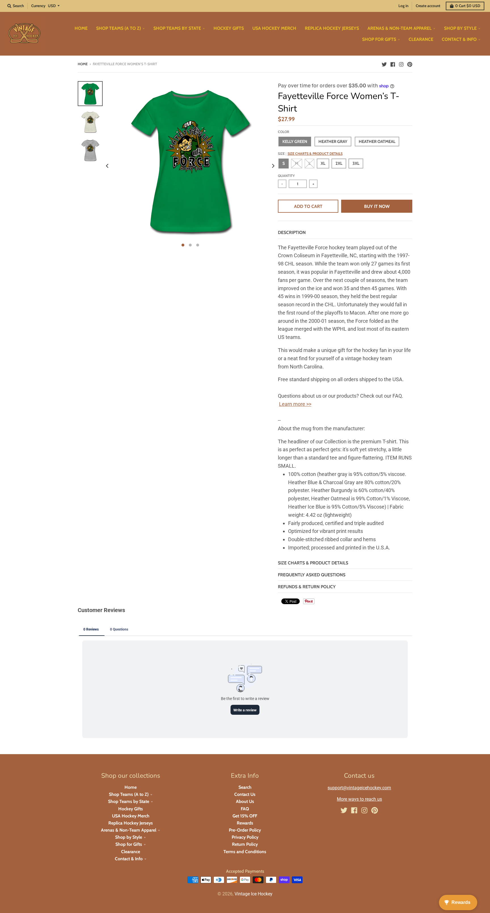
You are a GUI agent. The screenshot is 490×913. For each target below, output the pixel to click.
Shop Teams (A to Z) (129, 794)
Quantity (286, 176)
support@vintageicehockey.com (359, 787)
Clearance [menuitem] (421, 39)
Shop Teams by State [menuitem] (177, 28)
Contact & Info (129, 858)
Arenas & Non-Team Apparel (128, 830)
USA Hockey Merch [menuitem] (274, 28)
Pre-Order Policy (245, 830)
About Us (245, 801)
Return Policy (245, 844)
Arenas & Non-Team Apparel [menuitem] (400, 28)
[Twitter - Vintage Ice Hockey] (384, 63)
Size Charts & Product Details (315, 153)
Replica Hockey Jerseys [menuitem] (332, 28)
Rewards (245, 823)
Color (283, 132)
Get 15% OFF (245, 816)
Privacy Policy (245, 837)
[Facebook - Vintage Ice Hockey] (392, 63)
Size (310, 153)
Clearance (130, 851)
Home (83, 64)
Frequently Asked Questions (311, 574)
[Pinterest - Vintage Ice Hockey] (409, 63)
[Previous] (107, 165)
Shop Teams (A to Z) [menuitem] (118, 28)
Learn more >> (295, 404)
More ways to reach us (359, 799)
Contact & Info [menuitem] (459, 39)
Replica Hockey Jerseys (130, 823)
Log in (403, 5)
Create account (428, 5)
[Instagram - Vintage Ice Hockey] (401, 63)
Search (245, 787)
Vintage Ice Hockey (254, 894)
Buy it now (377, 206)
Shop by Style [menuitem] (460, 28)
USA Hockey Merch (130, 816)
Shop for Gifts (128, 844)
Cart (467, 5)
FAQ (245, 808)
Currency (38, 5)
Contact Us (244, 794)
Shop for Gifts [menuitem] (379, 39)
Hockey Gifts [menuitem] (229, 28)
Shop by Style (128, 837)
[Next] (272, 165)
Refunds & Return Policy (307, 586)
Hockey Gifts (130, 808)
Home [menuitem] (81, 28)
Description (292, 232)
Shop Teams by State (128, 801)
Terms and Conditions (244, 851)
